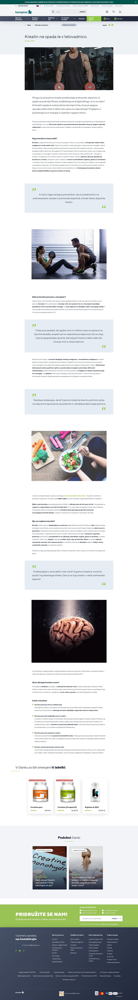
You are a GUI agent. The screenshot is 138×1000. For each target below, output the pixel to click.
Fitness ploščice (93, 951)
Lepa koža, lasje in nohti (96, 939)
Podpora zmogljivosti (76, 942)
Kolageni (109, 953)
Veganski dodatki (57, 961)
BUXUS (74, 993)
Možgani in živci (112, 959)
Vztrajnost (73, 945)
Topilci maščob (56, 959)
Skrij (136, 2)
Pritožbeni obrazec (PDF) (89, 976)
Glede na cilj (51, 18)
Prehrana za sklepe (112, 939)
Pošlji (115, 918)
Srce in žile (110, 956)
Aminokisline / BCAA (58, 942)
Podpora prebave (112, 942)
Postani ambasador (107, 5)
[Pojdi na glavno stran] (32, 12)
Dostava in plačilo (49, 5)
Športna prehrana (18, 18)
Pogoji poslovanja (59, 972)
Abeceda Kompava (105, 976)
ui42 (78, 993)
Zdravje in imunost (69, 25)
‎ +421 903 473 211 (22, 6)
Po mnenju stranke (65, 18)
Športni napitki (74, 939)
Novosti (82, 18)
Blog (108, 18)
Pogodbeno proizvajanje (63, 5)
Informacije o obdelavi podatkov (109, 972)
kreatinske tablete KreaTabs (75, 496)
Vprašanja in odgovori (69, 979)
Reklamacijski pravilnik (23, 976)
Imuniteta (110, 951)
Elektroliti (73, 953)
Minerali (109, 948)
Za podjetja (117, 976)
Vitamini (109, 945)
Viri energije (55, 956)
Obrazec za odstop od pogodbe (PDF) (67, 976)
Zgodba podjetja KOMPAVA (80, 5)
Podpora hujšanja (94, 945)
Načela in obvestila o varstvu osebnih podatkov (82, 972)
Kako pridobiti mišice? (44, 850)
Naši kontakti (119, 5)
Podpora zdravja (35, 18)
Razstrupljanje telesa (95, 942)
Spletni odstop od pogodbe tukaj (43, 976)
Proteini (54, 939)
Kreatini (54, 953)
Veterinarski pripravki (113, 962)
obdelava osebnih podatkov (109, 924)
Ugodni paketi (91, 18)
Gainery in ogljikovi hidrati (59, 945)
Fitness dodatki (93, 948)
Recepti (119, 18)
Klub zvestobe (95, 5)
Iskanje (82, 12)
